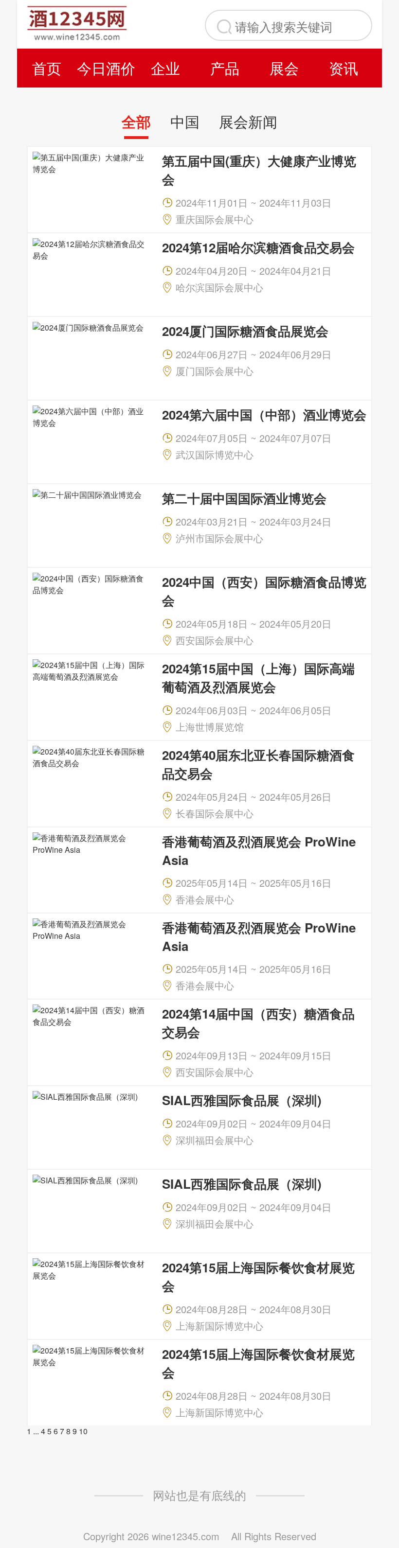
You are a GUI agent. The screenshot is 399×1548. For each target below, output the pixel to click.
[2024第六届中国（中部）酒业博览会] (91, 440)
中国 (185, 121)
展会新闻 (248, 121)
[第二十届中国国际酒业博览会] (91, 524)
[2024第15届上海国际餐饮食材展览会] (91, 1293)
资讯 (343, 67)
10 (83, 1431)
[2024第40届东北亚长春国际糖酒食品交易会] (91, 781)
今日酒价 (106, 67)
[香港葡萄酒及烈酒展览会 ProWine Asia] (91, 867)
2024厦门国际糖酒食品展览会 (245, 331)
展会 (284, 67)
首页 (46, 67)
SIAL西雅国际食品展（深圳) (242, 1100)
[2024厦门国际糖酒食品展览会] (91, 357)
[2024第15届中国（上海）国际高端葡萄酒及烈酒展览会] (91, 694)
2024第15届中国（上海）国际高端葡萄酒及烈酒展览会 (258, 677)
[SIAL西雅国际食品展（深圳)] (91, 1126)
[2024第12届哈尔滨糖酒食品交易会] (91, 273)
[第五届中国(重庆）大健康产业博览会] (91, 187)
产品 (224, 67)
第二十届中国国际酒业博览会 (244, 498)
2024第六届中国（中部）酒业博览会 (264, 414)
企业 (165, 67)
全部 (136, 121)
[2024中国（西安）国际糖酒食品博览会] (91, 608)
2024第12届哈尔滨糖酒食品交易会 (258, 247)
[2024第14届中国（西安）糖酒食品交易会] (91, 1039)
